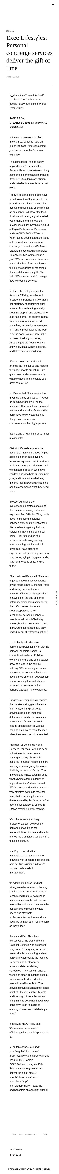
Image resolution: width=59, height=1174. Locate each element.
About (21, 1134)
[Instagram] (20, 1155)
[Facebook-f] (11, 1155)
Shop (39, 1134)
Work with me (30, 1134)
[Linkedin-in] (17, 1155)
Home (14, 1134)
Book (45, 1134)
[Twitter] (14, 1155)
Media (10, 31)
